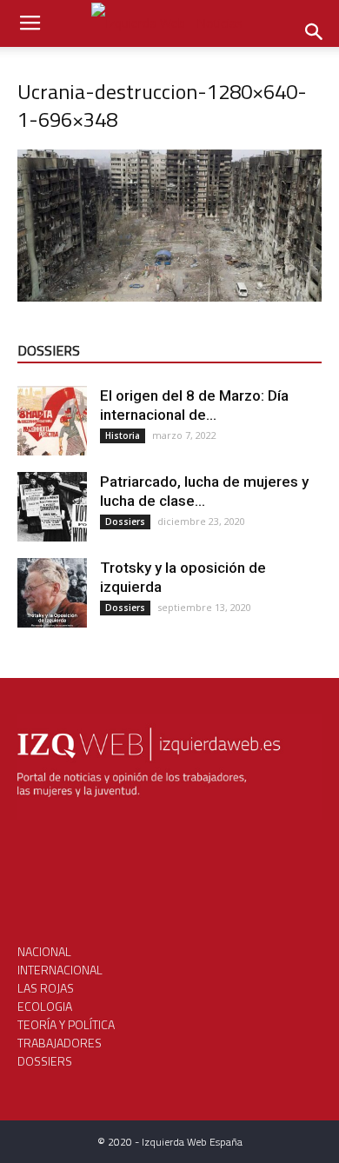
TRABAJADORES (59, 1042)
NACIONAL (44, 951)
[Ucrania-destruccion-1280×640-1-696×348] (169, 297)
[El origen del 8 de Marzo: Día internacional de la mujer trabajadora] (52, 420)
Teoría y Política (66, 1024)
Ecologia (44, 1006)
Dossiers (125, 521)
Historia (122, 435)
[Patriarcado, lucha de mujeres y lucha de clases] (52, 507)
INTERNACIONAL (60, 969)
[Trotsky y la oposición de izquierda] (52, 593)
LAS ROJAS (45, 988)
